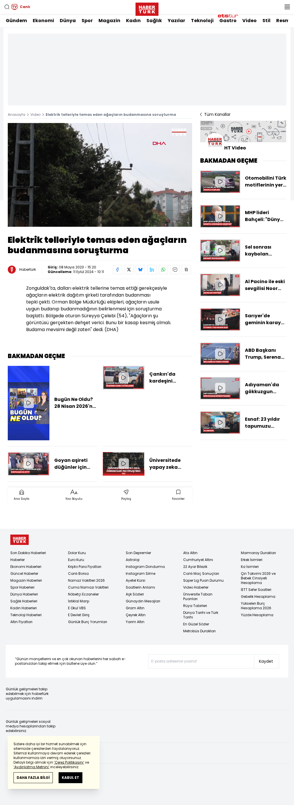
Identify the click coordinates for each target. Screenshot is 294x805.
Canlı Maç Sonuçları (201, 573)
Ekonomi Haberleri (25, 566)
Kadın (133, 20)
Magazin (109, 20)
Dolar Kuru (77, 552)
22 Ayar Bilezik (195, 566)
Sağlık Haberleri (23, 601)
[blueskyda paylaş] (140, 269)
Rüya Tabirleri (195, 605)
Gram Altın (135, 608)
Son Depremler (138, 552)
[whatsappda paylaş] (163, 269)
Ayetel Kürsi (135, 580)
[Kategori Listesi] (287, 7)
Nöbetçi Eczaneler (83, 594)
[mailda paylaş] (174, 269)
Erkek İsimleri (251, 559)
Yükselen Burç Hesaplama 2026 (256, 605)
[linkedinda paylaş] (151, 269)
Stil (266, 20)
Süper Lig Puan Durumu (203, 580)
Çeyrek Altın (136, 614)
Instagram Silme (140, 573)
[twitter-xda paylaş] (129, 269)
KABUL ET (70, 777)
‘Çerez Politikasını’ (69, 762)
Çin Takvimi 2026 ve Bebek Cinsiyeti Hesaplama (258, 578)
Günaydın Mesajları (143, 601)
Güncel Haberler (24, 573)
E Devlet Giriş (79, 614)
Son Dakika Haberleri (28, 552)
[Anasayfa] (19, 540)
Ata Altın (190, 552)
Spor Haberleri (22, 587)
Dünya (68, 20)
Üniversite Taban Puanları (197, 596)
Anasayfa (16, 114)
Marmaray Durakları (258, 552)
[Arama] (7, 7)
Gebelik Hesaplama (258, 596)
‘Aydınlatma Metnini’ (31, 766)
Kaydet (266, 661)
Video (249, 20)
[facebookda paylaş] (117, 269)
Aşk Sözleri (135, 594)
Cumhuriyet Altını (198, 559)
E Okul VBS (77, 608)
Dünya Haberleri (24, 594)
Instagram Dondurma (145, 566)
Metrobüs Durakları (199, 631)
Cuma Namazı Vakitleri (88, 587)
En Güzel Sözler (196, 624)
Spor (87, 20)
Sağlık (154, 20)
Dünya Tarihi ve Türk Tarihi (200, 615)
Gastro (228, 20)
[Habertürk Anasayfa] (147, 8)
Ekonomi (43, 20)
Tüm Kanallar (217, 114)
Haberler (17, 559)
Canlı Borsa (78, 573)
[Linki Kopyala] (186, 269)
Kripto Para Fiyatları (84, 566)
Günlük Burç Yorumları (87, 621)
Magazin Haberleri (26, 580)
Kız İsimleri (250, 566)
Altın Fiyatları (21, 621)
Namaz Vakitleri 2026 (86, 580)
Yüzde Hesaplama (257, 614)
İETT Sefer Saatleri (256, 589)
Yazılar (176, 20)
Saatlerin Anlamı (140, 587)
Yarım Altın (135, 621)
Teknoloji (202, 20)
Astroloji (133, 559)
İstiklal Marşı (78, 601)
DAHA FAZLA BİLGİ (33, 777)
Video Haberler (195, 587)
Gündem (16, 20)
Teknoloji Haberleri (26, 614)
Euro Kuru (76, 559)
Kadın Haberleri (23, 608)
